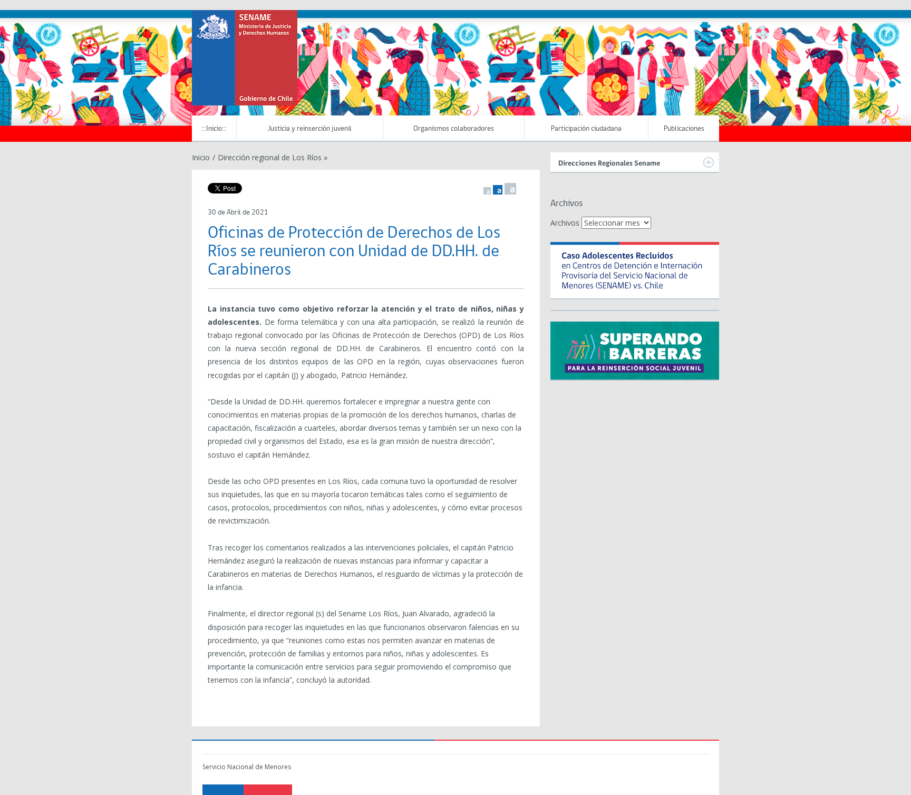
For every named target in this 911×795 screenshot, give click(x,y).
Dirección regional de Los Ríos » (272, 157)
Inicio (201, 157)
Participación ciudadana (586, 129)
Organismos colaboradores (453, 129)
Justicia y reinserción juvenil (310, 129)
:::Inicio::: (214, 129)
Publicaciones (684, 129)
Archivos (564, 223)
